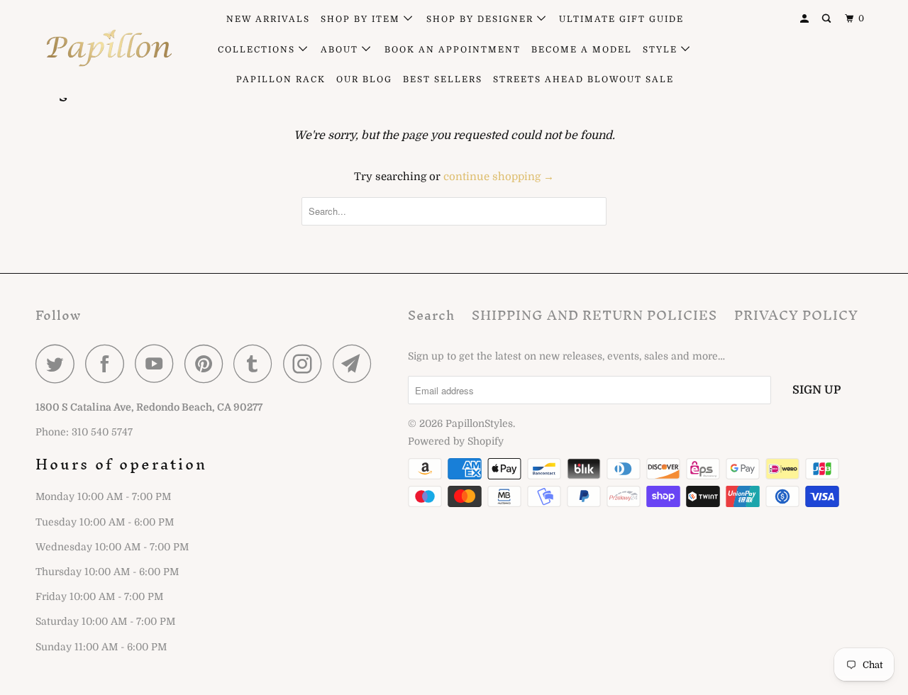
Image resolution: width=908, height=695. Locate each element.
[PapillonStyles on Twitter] (58, 363)
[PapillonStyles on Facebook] (108, 363)
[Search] (827, 18)
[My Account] (805, 18)
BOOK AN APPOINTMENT (452, 50)
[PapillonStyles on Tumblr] (256, 363)
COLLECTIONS (258, 50)
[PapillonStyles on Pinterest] (207, 363)
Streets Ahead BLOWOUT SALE (583, 79)
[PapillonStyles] (108, 48)
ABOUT (341, 50)
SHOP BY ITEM (362, 19)
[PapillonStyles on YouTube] (158, 363)
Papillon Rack (281, 79)
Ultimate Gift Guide (621, 19)
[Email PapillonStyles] (356, 363)
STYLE (662, 50)
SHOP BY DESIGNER (481, 19)
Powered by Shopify (456, 441)
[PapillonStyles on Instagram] (306, 363)
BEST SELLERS (442, 79)
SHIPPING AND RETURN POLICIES (594, 315)
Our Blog (364, 79)
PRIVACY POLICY (796, 315)
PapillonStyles (479, 423)
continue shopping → (498, 176)
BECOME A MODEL (581, 50)
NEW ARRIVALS (268, 19)
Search (431, 315)
